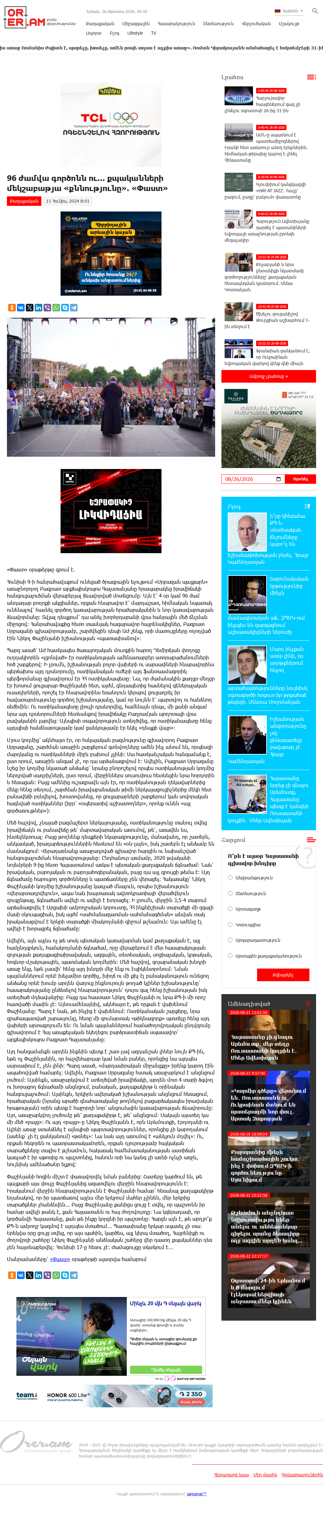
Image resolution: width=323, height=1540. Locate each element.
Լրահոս (232, 77)
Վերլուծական (256, 23)
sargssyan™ (197, 1493)
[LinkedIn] (38, 307)
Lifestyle (135, 33)
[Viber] (47, 307)
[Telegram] (74, 307)
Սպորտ (94, 33)
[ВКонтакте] (21, 307)
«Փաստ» (60, 1259)
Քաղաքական (100, 23)
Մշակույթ (289, 23)
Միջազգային (136, 23)
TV (153, 33)
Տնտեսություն (218, 23)
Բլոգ (114, 33)
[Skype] (65, 307)
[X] (29, 307)
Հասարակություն (176, 23)
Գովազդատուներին (302, 1474)
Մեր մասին (265, 1474)
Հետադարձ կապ (231, 1474)
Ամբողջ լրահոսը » (269, 376)
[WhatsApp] (56, 307)
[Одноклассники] (12, 307)
